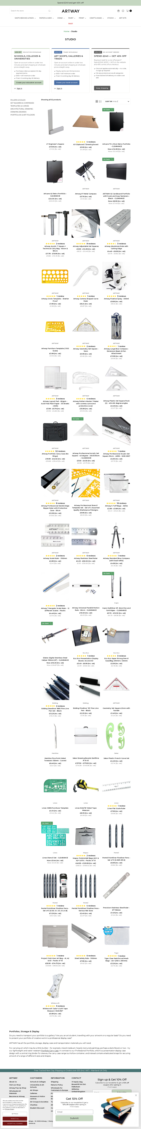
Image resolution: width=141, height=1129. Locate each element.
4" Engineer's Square (55, 144)
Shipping (54, 1082)
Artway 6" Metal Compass (86, 194)
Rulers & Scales (17, 100)
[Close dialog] (136, 1095)
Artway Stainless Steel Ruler (85, 558)
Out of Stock (86, 438)
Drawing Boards (18, 112)
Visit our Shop (15, 1085)
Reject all (15, 1118)
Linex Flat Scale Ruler (116, 808)
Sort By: (108, 101)
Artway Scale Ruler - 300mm (55, 558)
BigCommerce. (29, 1123)
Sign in (19, 88)
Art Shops (34, 1090)
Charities (33, 1105)
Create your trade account (67, 82)
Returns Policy (57, 1085)
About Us (13, 1082)
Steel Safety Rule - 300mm (86, 958)
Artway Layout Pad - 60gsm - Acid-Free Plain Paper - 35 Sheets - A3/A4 (55, 403)
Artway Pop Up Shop (17, 1088)
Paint (71, 18)
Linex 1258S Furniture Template (55, 808)
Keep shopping (102, 88)
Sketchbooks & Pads (24, 18)
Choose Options (55, 231)
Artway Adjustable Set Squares (86, 246)
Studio (110, 18)
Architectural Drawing (21, 109)
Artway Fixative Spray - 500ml (116, 299)
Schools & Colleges (38, 1082)
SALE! (70, 24)
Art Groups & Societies (39, 1102)
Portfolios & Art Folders (22, 115)
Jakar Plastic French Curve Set (116, 758)
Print (81, 18)
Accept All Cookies (14, 1123)
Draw (60, 18)
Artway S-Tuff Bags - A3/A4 (116, 506)
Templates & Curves (19, 106)
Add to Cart (55, 129)
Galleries (33, 1093)
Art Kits (122, 18)
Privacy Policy (9, 1109)
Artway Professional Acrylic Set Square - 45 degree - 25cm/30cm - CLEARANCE (86, 455)
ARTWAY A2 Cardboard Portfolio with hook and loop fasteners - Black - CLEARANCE (116, 196)
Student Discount (37, 1108)
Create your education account (28, 82)
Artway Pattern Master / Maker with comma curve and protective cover (86, 403)
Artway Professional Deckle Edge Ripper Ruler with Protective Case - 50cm (55, 508)
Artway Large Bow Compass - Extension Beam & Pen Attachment (116, 351)
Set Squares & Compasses (22, 103)
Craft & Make (96, 18)
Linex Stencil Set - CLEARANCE (55, 858)
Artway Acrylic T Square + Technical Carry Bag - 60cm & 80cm (55, 248)
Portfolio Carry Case (50, 1051)
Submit (74, 1118)
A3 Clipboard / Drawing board (85, 144)
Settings (15, 1114)
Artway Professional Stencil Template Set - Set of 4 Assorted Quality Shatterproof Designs (85, 507)
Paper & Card (45, 18)
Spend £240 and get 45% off (70, 3)
